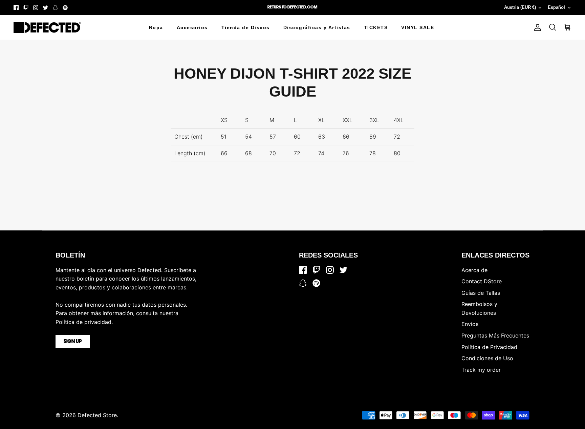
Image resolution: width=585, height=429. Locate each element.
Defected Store (97, 415)
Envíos (469, 324)
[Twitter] (45, 7)
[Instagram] (35, 7)
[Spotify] (65, 7)
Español (556, 7)
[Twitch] (25, 7)
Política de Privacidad (489, 347)
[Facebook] (16, 7)
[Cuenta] (536, 27)
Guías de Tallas (480, 292)
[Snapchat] (55, 7)
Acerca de (474, 270)
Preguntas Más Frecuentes (495, 335)
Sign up (73, 341)
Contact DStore (481, 281)
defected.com (302, 7)
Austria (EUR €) (520, 7)
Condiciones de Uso (487, 358)
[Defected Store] (47, 27)
